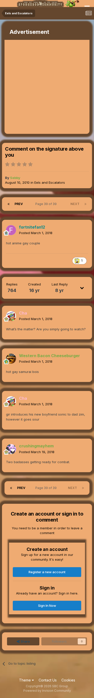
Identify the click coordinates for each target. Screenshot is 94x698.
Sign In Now (47, 606)
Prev (19, 204)
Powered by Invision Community (47, 690)
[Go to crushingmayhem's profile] (11, 449)
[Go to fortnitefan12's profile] (11, 230)
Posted (35, 233)
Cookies (68, 680)
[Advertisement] (47, 87)
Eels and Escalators (49, 182)
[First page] (8, 204)
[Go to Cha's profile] (11, 316)
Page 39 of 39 (46, 204)
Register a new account (47, 572)
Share (25, 641)
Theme (25, 680)
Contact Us (48, 680)
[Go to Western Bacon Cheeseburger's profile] (11, 359)
